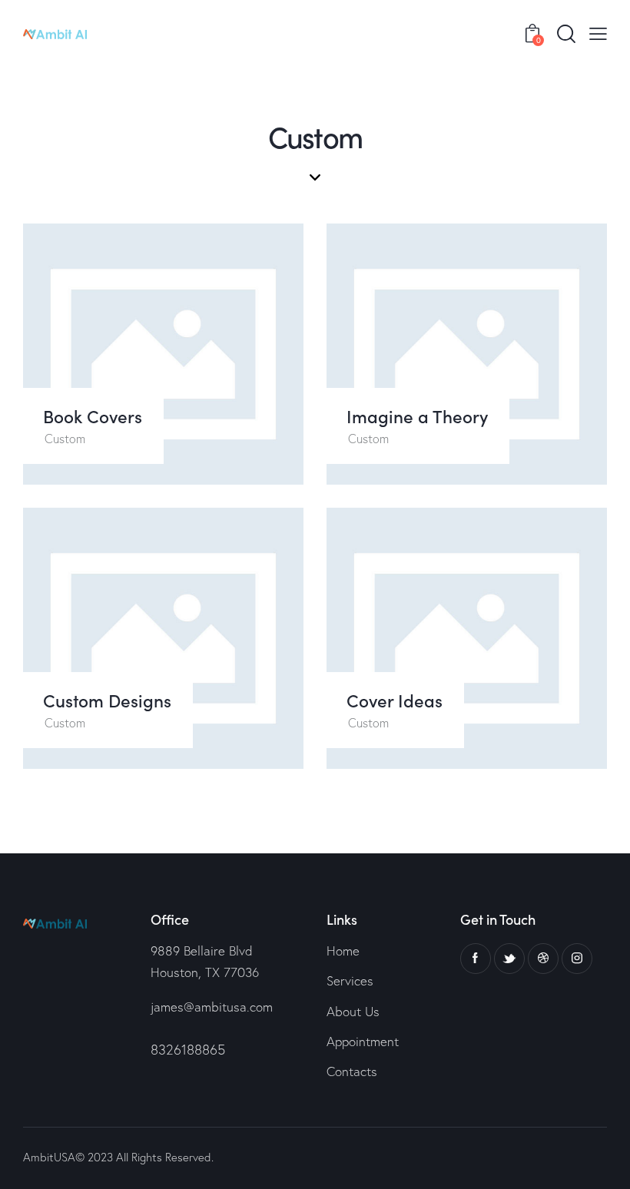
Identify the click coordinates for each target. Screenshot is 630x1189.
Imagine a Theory (417, 416)
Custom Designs (107, 700)
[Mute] (541, 461)
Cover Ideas (394, 700)
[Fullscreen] (577, 461)
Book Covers (92, 416)
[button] (467, 354)
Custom (65, 438)
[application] (467, 354)
